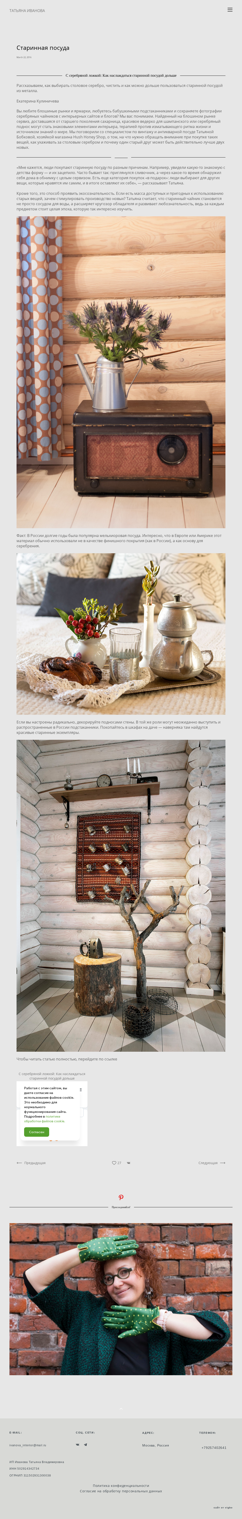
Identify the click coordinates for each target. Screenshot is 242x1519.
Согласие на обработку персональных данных (121, 1491)
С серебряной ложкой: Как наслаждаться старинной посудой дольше (52, 1076)
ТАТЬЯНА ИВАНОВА (27, 11)
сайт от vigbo (223, 1507)
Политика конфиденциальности (121, 1485)
